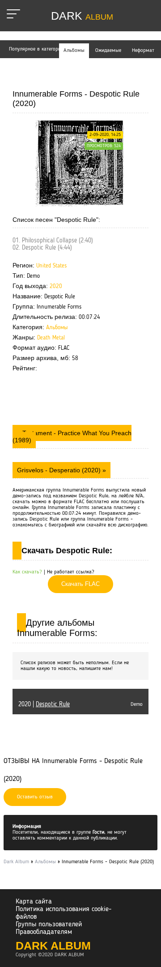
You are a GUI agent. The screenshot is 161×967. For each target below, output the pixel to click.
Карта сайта (34, 901)
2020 (56, 286)
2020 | (44, 704)
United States (51, 266)
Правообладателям (44, 932)
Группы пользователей (49, 924)
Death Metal (51, 338)
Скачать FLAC (80, 584)
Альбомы (57, 328)
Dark (82, 15)
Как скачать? (27, 572)
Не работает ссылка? (70, 572)
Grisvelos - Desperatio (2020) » (61, 470)
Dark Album (53, 945)
